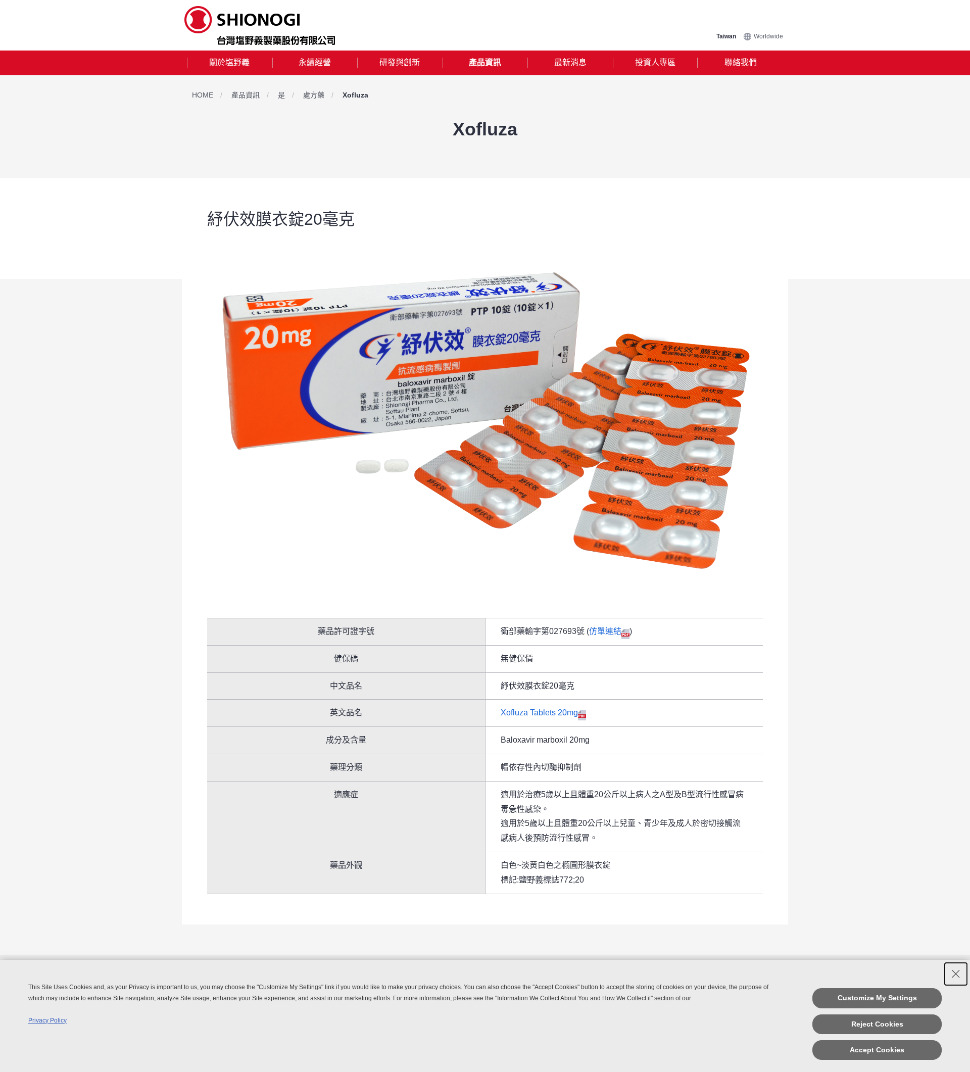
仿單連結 (605, 631)
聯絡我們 (740, 62)
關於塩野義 (229, 62)
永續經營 (315, 62)
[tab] (229, 63)
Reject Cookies (877, 1024)
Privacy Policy (47, 1020)
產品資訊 (485, 62)
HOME (202, 95)
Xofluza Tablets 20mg (539, 712)
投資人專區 (655, 62)
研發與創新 (399, 62)
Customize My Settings (877, 998)
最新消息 (570, 62)
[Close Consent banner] (956, 974)
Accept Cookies (877, 1050)
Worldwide (768, 36)
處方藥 (313, 95)
